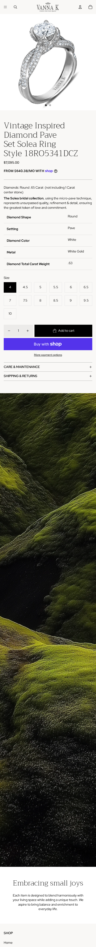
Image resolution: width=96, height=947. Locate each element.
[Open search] (15, 7)
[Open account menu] (80, 7)
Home (8, 942)
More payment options (48, 355)
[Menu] (5, 7)
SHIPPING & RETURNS (20, 376)
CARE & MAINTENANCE (22, 367)
